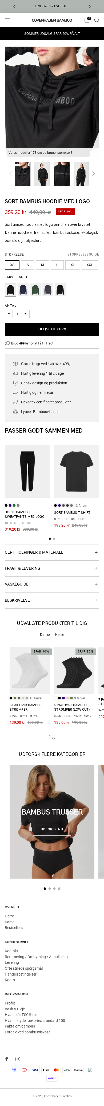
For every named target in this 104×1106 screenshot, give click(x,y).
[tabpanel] (52, 693)
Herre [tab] (59, 634)
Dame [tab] (45, 634)
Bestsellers (14, 927)
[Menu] (7, 20)
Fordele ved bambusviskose (27, 1032)
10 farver (36, 698)
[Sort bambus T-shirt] (76, 471)
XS (12, 265)
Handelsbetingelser (21, 974)
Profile (10, 1003)
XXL (90, 265)
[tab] (50, 539)
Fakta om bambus (20, 1026)
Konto (10, 980)
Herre (9, 916)
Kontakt (11, 951)
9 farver (79, 698)
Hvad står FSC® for (21, 1015)
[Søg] (96, 20)
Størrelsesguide (83, 254)
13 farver (80, 505)
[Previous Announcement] (14, 6)
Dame (9, 922)
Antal (10, 306)
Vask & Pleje (15, 1009)
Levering (12, 962)
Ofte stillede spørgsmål (24, 968)
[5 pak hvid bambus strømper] (30, 670)
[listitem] (52, 6)
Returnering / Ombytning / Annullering (36, 957)
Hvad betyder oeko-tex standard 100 (35, 1020)
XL (73, 265)
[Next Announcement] (90, 6)
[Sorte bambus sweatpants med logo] (27, 471)
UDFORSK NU (52, 829)
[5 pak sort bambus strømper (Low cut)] (74, 670)
